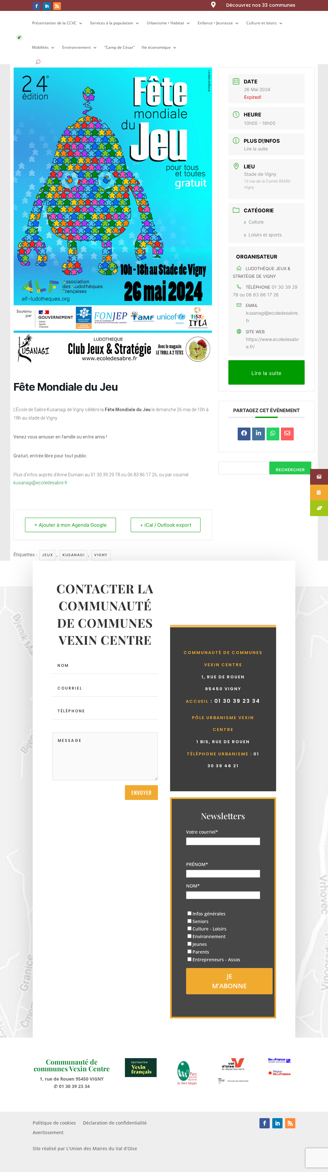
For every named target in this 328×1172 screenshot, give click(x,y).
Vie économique (156, 47)
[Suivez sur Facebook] (36, 6)
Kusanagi (73, 555)
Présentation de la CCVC (54, 23)
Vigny (101, 555)
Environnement (76, 47)
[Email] (287, 434)
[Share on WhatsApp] (272, 434)
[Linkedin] (258, 434)
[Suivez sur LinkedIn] (47, 6)
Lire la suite (256, 148)
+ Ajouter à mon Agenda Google (70, 525)
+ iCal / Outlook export (165, 525)
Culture (256, 222)
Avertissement (48, 1132)
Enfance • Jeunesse (215, 23)
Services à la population (111, 23)
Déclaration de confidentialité (115, 1123)
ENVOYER (141, 792)
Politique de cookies (54, 1123)
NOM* (193, 886)
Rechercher (290, 469)
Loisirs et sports (265, 234)
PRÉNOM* (197, 864)
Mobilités (40, 47)
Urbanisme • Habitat (165, 23)
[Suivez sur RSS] (57, 6)
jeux (47, 555)
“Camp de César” (119, 47)
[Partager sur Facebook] (244, 434)
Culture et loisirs (261, 23)
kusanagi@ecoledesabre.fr (40, 482)
